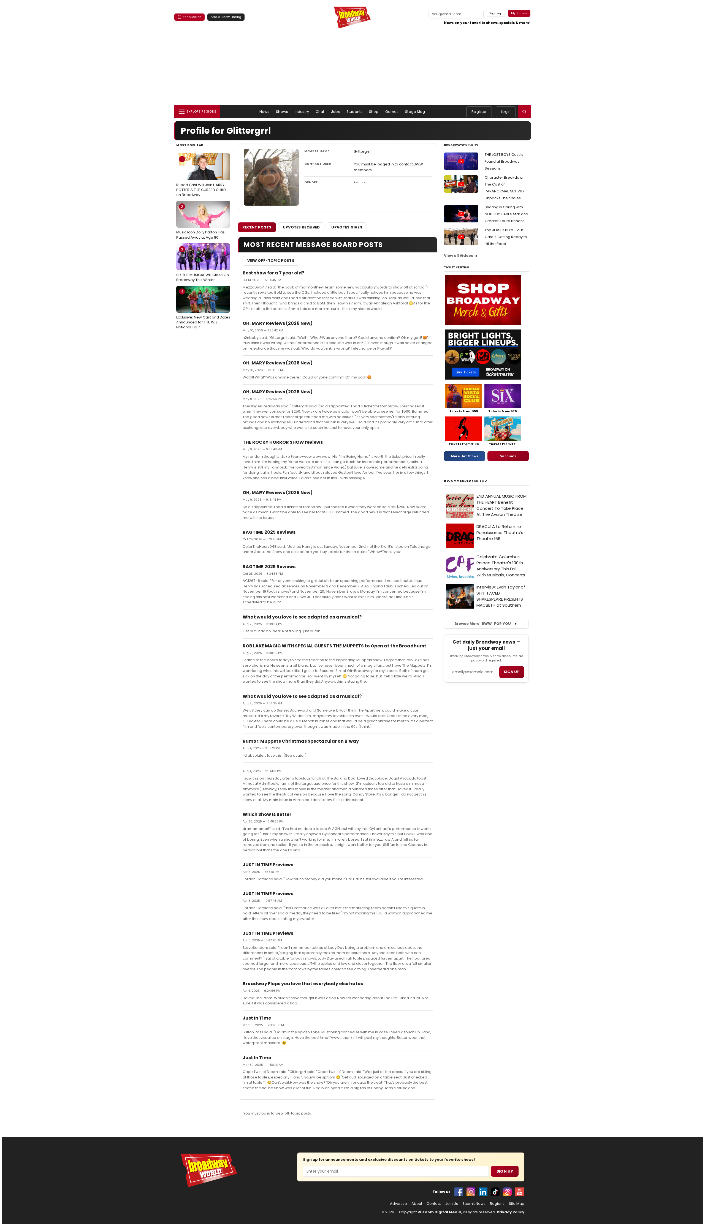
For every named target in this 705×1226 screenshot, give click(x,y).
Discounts (508, 456)
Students (354, 111)
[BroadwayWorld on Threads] (507, 1192)
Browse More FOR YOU (482, 623)
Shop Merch (192, 17)
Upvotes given (346, 227)
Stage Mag (415, 111)
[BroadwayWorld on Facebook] (459, 1192)
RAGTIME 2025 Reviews (269, 532)
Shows (282, 111)
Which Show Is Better (267, 814)
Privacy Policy (510, 1212)
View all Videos (458, 255)
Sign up (512, 671)
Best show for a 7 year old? (273, 273)
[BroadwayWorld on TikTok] (495, 1192)
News (264, 111)
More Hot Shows (464, 456)
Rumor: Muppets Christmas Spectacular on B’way (301, 741)
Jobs (335, 111)
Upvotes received (301, 227)
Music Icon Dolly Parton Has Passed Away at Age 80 (200, 222)
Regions (497, 1203)
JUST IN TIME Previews (268, 865)
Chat (320, 111)
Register (479, 111)
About (416, 1203)
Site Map (516, 1203)
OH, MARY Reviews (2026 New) (278, 323)
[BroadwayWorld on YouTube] (519, 1192)
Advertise (398, 1203)
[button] (524, 111)
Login (506, 111)
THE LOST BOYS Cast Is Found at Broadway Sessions (504, 161)
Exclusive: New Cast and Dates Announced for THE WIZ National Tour (203, 309)
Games (392, 111)
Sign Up (505, 1171)
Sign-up (495, 13)
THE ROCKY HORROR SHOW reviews (283, 442)
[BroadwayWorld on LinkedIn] (483, 1192)
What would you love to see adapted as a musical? (302, 617)
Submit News (474, 1203)
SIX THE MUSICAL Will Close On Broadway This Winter (202, 264)
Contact (434, 1203)
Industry (302, 111)
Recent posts (257, 227)
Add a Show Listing (226, 17)
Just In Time (257, 1018)
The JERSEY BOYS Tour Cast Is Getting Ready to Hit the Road (506, 236)
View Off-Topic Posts (270, 260)
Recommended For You (465, 481)
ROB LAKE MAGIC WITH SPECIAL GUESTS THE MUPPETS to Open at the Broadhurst (334, 646)
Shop (374, 111)
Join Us (451, 1203)
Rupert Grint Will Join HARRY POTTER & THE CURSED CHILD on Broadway (201, 177)
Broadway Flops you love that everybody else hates (303, 983)
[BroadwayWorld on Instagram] (471, 1192)
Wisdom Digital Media (439, 1212)
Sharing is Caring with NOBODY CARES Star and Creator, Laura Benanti (506, 214)
